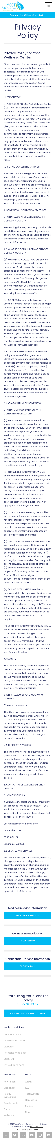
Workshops (9, 1087)
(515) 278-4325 (36, 1127)
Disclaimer (33, 1129)
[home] (13, 6)
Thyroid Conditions (14, 1064)
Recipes (29, 1106)
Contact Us (31, 1100)
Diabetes (9, 1046)
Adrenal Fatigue (12, 1034)
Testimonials (32, 1093)
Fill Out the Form (27, 940)
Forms (7, 1109)
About (28, 1081)
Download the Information (27, 915)
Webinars (9, 1115)
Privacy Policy (22, 1129)
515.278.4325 (27, 1004)
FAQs (28, 1087)
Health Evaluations (10, 1095)
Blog (27, 1112)
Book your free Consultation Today (27, 1013)
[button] (48, 6)
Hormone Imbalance (15, 1052)
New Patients (11, 1081)
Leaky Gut (9, 1058)
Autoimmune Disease (15, 1040)
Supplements (11, 1103)
